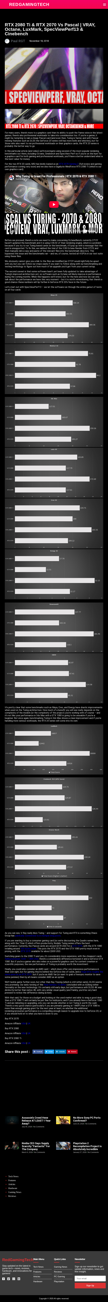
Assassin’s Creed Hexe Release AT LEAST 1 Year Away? (36, 1120)
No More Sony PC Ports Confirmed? (87, 1119)
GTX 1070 (77, 946)
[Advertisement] (54, 1093)
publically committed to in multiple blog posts (38, 935)
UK (29, 1023)
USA (24, 1023)
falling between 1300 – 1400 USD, (22, 959)
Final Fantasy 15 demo (55, 984)
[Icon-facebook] (3, 1279)
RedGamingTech (29, 4)
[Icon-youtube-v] (19, 1279)
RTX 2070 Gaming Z (68, 164)
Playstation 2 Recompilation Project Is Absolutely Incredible (87, 1146)
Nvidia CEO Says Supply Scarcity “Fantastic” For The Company (36, 1146)
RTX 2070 (26, 951)
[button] (104, 4)
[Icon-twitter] (8, 1279)
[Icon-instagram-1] (13, 1279)
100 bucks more (28, 948)
